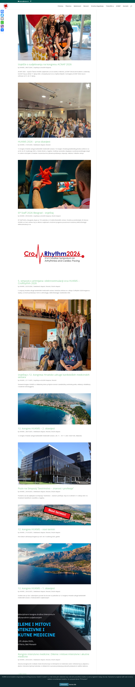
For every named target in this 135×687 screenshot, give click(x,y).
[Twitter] (2, 15)
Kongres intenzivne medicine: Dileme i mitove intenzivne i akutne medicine (53, 655)
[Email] (2, 19)
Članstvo (68, 6)
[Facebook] (2, 11)
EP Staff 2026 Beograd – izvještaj (36, 212)
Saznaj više (72, 684)
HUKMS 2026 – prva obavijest (34, 141)
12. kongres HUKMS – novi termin (36, 529)
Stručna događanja (97, 6)
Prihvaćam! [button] (64, 684)
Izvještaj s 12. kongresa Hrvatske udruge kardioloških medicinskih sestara (54, 376)
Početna (60, 6)
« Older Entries (22, 674)
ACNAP (118, 6)
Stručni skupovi (56, 216)
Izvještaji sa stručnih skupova (42, 67)
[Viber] (2, 26)
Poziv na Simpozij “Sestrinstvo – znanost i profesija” (46, 488)
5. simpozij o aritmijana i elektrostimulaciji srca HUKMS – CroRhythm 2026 (49, 282)
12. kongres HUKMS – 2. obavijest (36, 428)
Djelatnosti (77, 6)
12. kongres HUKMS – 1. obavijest (36, 588)
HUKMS (22, 67)
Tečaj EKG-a (110, 6)
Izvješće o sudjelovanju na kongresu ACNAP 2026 (45, 64)
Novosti (86, 6)
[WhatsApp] (2, 22)
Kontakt (125, 6)
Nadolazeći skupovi (39, 145)
